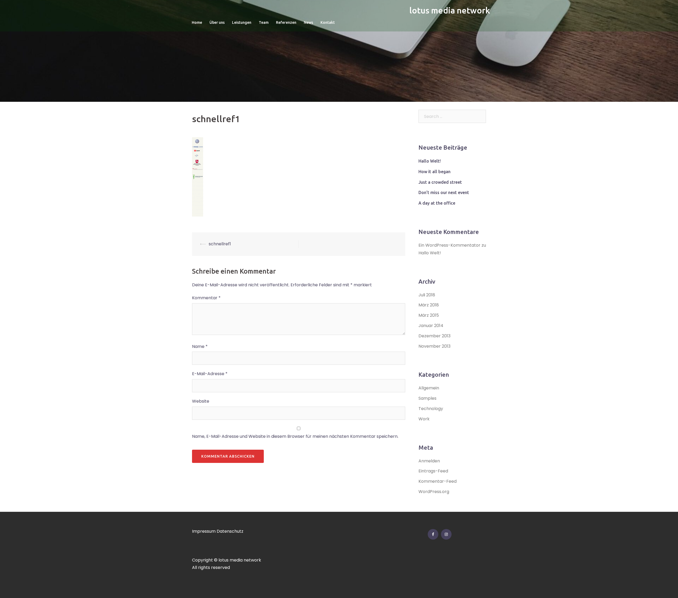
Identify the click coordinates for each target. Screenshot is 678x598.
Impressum (204, 531)
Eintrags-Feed (433, 471)
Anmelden (429, 461)
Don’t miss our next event (443, 192)
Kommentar (206, 298)
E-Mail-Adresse (210, 374)
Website (200, 401)
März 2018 (428, 305)
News (308, 22)
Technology (430, 409)
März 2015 (428, 315)
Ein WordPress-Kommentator (449, 245)
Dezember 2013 (434, 336)
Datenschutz (230, 531)
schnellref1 (220, 244)
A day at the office (436, 203)
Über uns (217, 22)
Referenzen (286, 22)
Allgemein (428, 388)
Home (197, 22)
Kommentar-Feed (437, 481)
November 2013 (434, 346)
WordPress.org (433, 492)
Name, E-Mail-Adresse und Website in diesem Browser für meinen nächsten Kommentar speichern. (295, 436)
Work (424, 419)
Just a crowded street (440, 182)
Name (200, 346)
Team (264, 22)
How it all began (434, 171)
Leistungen (241, 22)
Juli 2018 (426, 295)
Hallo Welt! (429, 161)
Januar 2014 (430, 326)
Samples (427, 398)
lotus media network (449, 10)
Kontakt (327, 22)
